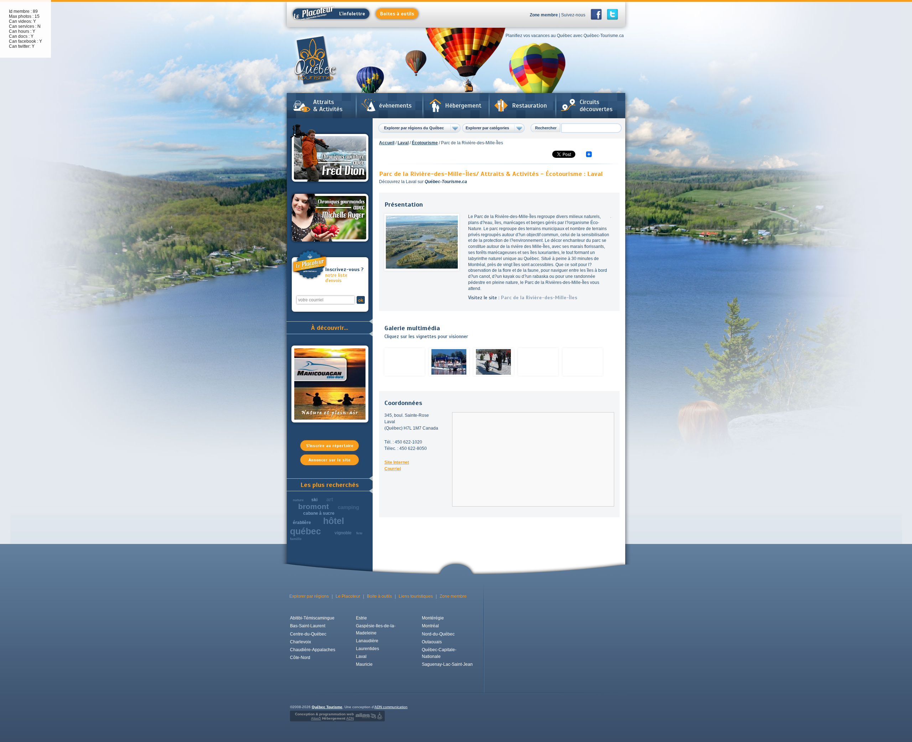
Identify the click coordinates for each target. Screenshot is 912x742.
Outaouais (432, 641)
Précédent (377, 362)
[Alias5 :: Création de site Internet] (365, 716)
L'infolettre (352, 14)
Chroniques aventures (330, 154)
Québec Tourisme (327, 707)
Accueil (386, 142)
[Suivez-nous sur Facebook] (598, 14)
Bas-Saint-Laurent (307, 625)
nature (298, 500)
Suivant (611, 362)
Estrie (361, 618)
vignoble (343, 532)
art (329, 499)
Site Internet (396, 462)
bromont (313, 506)
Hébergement (463, 105)
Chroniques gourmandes (330, 217)
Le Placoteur (348, 596)
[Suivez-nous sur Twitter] (612, 14)
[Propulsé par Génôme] (380, 716)
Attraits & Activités (327, 105)
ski (314, 499)
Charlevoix (300, 641)
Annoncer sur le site (330, 459)
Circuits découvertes (596, 105)
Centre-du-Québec (308, 634)
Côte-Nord (300, 657)
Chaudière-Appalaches (312, 649)
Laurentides (367, 648)
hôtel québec (317, 526)
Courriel (392, 468)
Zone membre (544, 14)
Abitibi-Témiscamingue (312, 618)
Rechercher (545, 128)
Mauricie (364, 664)
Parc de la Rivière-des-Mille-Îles (539, 298)
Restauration (529, 105)
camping (348, 507)
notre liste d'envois (344, 275)
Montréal (430, 625)
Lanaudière (367, 640)
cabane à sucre (319, 513)
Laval (403, 142)
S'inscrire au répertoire (329, 445)
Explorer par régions (309, 596)
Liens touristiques (416, 596)
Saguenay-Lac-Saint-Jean (447, 664)
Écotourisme (425, 142)
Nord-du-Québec (438, 634)
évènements (395, 105)
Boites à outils (397, 14)
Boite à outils (379, 596)
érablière (302, 522)
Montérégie (433, 618)
